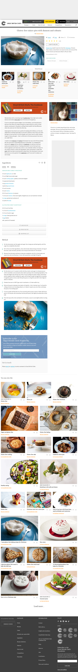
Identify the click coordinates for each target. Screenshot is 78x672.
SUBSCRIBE (12, 354)
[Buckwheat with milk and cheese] (23, 76)
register (13, 366)
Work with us (42, 627)
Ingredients (19, 638)
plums (12, 144)
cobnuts (10, 195)
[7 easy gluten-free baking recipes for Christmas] (19, 528)
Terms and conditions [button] (7, 356)
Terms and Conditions (44, 664)
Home (18, 623)
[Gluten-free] (13, 390)
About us (41, 648)
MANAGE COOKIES (8, 624)
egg (4, 218)
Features (19, 645)
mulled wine (27, 118)
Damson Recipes (51, 61)
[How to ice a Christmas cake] (19, 583)
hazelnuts (26, 144)
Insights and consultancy (44, 631)
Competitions (20, 653)
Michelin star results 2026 (23, 634)
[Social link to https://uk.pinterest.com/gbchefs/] (60, 621)
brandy (9, 200)
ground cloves (10, 186)
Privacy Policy (42, 660)
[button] (26, 25)
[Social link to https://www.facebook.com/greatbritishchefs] (58, 621)
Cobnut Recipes (63, 61)
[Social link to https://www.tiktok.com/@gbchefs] (68, 621)
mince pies (17, 119)
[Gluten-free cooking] (13, 445)
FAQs (40, 644)
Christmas (68, 48)
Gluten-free (49, 48)
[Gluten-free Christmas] (65, 390)
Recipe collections (21, 641)
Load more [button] (38, 606)
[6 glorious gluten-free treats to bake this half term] (13, 555)
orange (5, 198)
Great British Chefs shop (44, 635)
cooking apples (10, 178)
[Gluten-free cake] (39, 445)
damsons (10, 193)
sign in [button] (7, 366)
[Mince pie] (39, 390)
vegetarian (24, 153)
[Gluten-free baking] (58, 418)
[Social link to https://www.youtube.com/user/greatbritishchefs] (66, 621)
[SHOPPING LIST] (44, 163)
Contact (40, 623)
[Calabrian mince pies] (8, 76)
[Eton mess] (70, 76)
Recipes (19, 626)
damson (14, 140)
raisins (8, 190)
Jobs (40, 652)
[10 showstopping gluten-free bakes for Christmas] (65, 555)
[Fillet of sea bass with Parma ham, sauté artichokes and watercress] (54, 76)
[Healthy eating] (19, 471)
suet (6, 151)
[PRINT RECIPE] (42, 163)
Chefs (18, 630)
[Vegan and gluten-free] (19, 418)
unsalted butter (12, 210)
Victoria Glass (39, 33)
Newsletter (19, 656)
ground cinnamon (9, 183)
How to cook (20, 649)
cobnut (20, 140)
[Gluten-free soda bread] (39, 76)
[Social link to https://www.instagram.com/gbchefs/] (63, 621)
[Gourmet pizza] (58, 583)
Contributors (42, 656)
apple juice (9, 173)
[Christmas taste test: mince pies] (39, 500)
